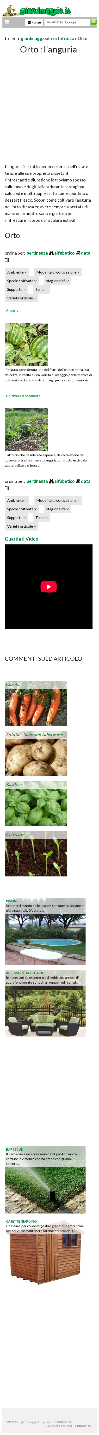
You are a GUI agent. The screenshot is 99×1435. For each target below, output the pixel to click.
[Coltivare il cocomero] (26, 429)
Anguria (12, 310)
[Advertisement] (49, 107)
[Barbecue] (45, 1179)
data (86, 253)
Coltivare (15, 835)
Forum (36, 22)
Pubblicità (83, 1426)
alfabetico (64, 253)
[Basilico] (36, 803)
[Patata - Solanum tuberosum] (36, 753)
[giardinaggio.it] (37, 10)
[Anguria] (26, 343)
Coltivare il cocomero (23, 396)
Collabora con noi (59, 1426)
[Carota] (36, 703)
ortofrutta (63, 38)
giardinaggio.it (35, 38)
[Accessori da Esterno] (45, 1003)
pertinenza (38, 253)
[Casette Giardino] (45, 1251)
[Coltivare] (36, 853)
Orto (82, 38)
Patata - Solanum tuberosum (34, 734)
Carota (13, 684)
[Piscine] (45, 931)
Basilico (14, 785)
